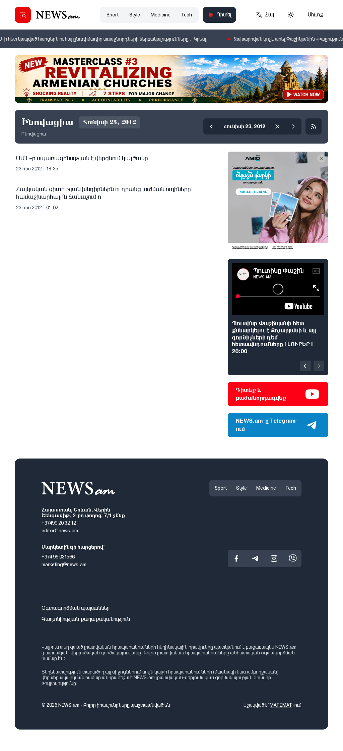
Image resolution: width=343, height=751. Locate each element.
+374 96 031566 (58, 556)
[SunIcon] (291, 15)
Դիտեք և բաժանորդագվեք (261, 394)
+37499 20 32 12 (59, 523)
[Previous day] (211, 126)
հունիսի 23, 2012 (244, 126)
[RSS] (313, 126)
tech (186, 14)
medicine (160, 14)
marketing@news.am (64, 564)
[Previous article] (305, 366)
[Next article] (319, 366)
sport (113, 14)
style (134, 14)
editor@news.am (60, 530)
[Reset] (277, 126)
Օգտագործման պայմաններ (76, 608)
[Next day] (293, 126)
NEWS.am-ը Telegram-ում (267, 425)
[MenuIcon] (23, 15)
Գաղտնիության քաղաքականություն (86, 619)
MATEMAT (281, 705)
